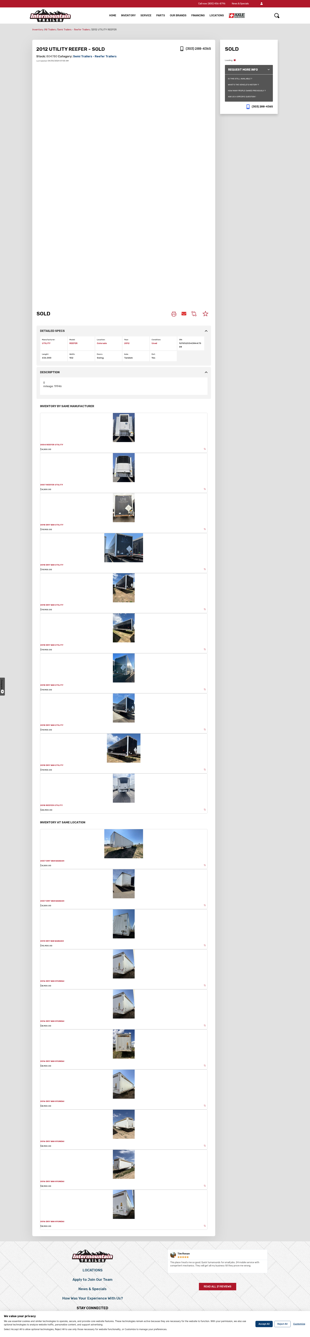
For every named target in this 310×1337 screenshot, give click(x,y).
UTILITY (46, 343)
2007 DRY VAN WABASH (52, 861)
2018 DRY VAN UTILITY (51, 525)
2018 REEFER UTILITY (51, 805)
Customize (299, 1323)
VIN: (180, 340)
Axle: (126, 354)
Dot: (153, 354)
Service (145, 15)
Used (154, 343)
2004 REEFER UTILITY (51, 445)
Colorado (102, 343)
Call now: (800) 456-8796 (211, 3)
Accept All (264, 1323)
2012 (126, 343)
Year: (126, 340)
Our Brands (178, 15)
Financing (198, 15)
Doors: (100, 354)
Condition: (156, 340)
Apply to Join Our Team (92, 1279)
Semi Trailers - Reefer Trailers (74, 29)
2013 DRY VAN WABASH (52, 941)
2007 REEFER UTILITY (51, 485)
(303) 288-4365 (198, 49)
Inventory (128, 15)
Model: (72, 340)
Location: (101, 340)
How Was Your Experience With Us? (92, 1298)
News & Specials (240, 3)
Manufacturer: (48, 340)
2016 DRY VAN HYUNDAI (52, 981)
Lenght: (45, 354)
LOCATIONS (217, 15)
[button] (261, 4)
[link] (174, 314)
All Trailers (50, 29)
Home (112, 15)
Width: (72, 354)
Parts (160, 15)
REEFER (73, 343)
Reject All (282, 1323)
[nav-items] (236, 15)
